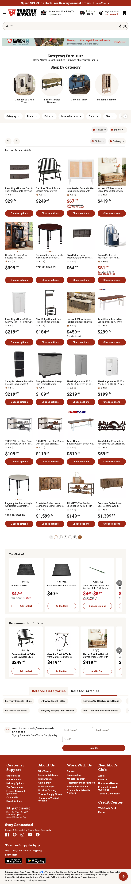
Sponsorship (74, 775)
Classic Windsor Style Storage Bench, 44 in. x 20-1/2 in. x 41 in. (49, 189)
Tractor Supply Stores (50, 794)
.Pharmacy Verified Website (48, 799)
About (101, 775)
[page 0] (51, 537)
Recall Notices (14, 801)
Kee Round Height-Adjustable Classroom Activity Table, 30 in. (50, 256)
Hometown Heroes (108, 783)
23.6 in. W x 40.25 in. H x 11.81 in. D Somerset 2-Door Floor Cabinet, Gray (80, 382)
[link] (36, 60)
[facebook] (7, 834)
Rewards (103, 779)
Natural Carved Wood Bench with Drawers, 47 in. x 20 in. (110, 189)
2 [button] (60, 537)
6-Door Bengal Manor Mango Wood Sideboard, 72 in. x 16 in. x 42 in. (49, 504)
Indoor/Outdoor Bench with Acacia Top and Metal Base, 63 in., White (81, 442)
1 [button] (56, 537)
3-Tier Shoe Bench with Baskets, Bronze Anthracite (50, 442)
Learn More (100, 3)
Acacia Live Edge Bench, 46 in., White (110, 320)
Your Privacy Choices (30, 872)
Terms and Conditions (55, 872)
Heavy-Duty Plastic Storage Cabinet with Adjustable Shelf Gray (49, 382)
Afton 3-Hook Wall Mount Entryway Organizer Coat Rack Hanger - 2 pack (19, 189)
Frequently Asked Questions (15, 792)
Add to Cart (26, 606)
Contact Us (12, 797)
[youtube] (30, 834)
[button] (108, 3)
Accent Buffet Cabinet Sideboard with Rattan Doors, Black (80, 189)
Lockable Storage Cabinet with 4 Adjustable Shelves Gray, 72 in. (19, 382)
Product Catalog (47, 790)
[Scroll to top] (123, 876)
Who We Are (44, 771)
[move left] (12, 583)
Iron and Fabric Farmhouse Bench (79, 320)
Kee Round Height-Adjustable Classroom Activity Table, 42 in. (19, 504)
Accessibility (115, 872)
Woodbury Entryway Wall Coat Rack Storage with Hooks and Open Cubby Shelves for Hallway (79, 256)
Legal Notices (101, 872)
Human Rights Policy (14, 877)
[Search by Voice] (120, 26)
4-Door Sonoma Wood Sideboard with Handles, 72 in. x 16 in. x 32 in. (111, 504)
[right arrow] (125, 116)
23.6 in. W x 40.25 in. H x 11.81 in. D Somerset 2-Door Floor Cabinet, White (18, 320)
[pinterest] (15, 834)
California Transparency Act (80, 872)
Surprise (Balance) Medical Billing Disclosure (60, 875)
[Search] (7, 26)
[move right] (119, 583)
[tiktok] (38, 834)
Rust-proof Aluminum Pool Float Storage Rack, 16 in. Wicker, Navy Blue (111, 256)
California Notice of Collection (65, 877)
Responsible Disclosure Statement (21, 875)
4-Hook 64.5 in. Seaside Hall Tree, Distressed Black (17, 256)
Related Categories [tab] (49, 691)
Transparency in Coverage (94, 875)
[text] (88, 60)
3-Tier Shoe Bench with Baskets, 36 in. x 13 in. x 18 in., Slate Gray (19, 442)
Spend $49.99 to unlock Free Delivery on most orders (56, 3)
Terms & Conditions (109, 793)
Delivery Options (15, 783)
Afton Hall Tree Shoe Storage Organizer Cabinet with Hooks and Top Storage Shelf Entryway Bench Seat (49, 320)
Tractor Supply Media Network (78, 791)
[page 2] (79, 537)
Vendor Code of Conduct (37, 877)
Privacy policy (11, 872)
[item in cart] (124, 13)
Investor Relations (48, 775)
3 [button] (65, 537)
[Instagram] (22, 834)
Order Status (13, 775)
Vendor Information (77, 786)
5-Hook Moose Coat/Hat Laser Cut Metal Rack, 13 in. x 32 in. (112, 442)
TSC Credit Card (107, 808)
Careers (71, 771)
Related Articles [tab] (85, 691)
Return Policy (13, 779)
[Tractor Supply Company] (22, 12)
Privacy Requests (89, 877)
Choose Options (97, 606)
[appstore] (13, 861)
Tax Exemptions (14, 787)
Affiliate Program (76, 779)
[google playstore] (36, 861)
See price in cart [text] (74, 336)
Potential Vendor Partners (81, 782)
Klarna (101, 812)
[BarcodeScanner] (125, 26)
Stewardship (45, 779)
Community (44, 782)
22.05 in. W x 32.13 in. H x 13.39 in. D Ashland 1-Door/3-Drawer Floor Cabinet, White (111, 382)
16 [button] (75, 537)
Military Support (46, 786)
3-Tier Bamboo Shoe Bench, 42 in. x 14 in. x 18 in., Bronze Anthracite (80, 504)
